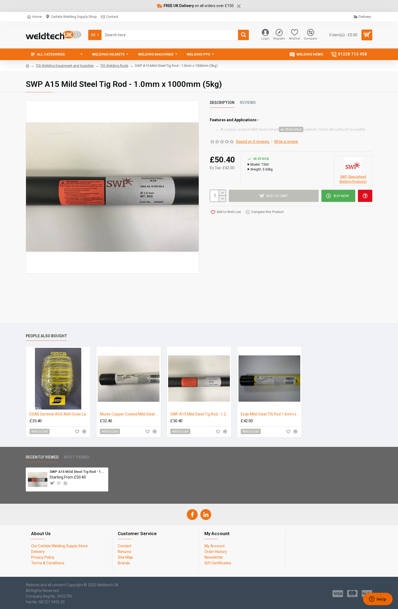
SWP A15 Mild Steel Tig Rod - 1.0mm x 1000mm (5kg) (78, 472)
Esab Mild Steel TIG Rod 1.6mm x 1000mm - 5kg (270, 414)
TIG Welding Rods (114, 66)
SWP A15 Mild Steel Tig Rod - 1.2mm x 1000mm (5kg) (200, 414)
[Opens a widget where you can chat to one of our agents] (378, 599)
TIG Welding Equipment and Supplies (65, 66)
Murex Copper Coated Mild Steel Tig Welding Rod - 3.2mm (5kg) (129, 414)
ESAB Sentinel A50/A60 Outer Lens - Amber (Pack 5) (59, 414)
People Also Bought (46, 336)
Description (222, 102)
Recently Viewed (42, 457)
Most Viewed (76, 457)
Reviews (248, 102)
